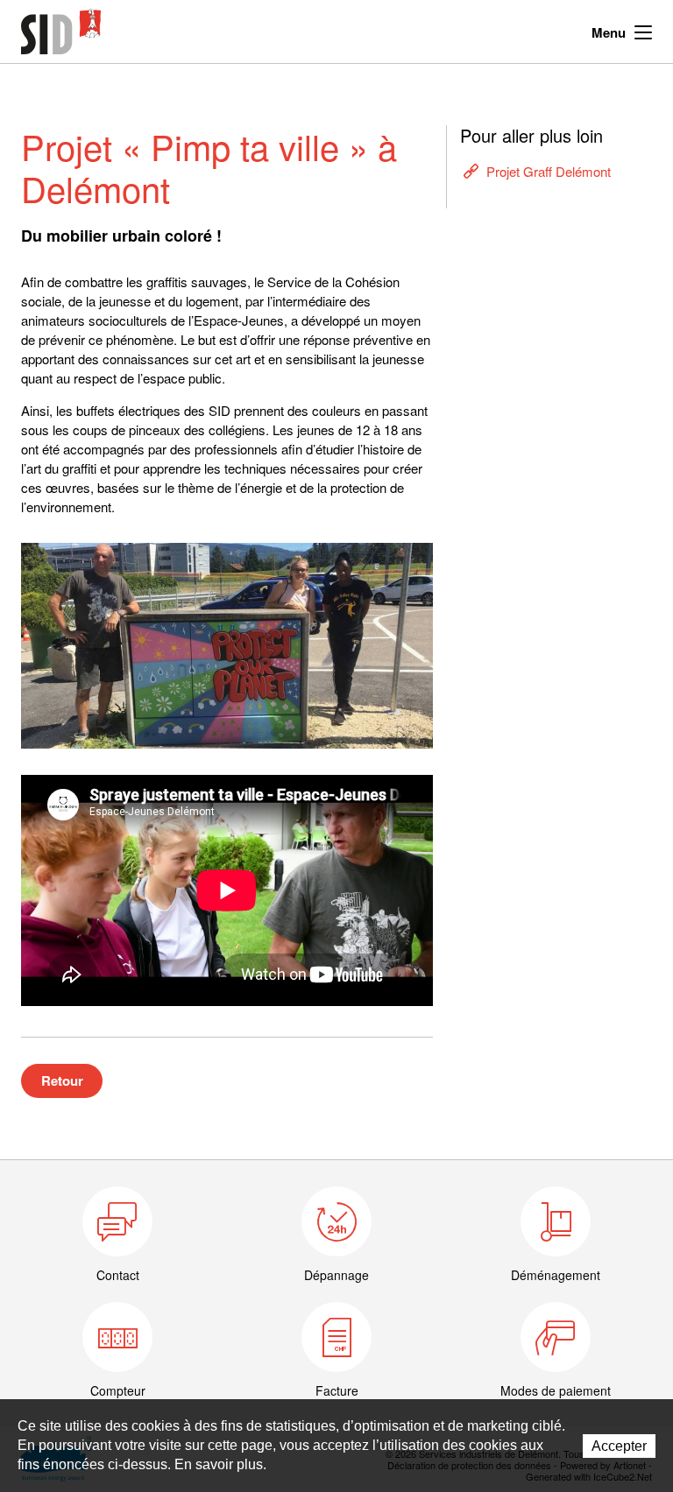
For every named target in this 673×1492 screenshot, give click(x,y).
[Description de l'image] (227, 646)
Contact (117, 1275)
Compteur (117, 1390)
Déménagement (555, 1275)
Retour (62, 1080)
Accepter (619, 1446)
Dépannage (336, 1275)
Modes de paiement (555, 1390)
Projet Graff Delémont (548, 171)
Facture (336, 1390)
